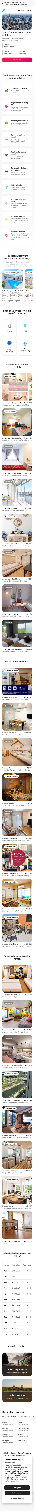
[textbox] (10, 54)
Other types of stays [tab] (25, 1416)
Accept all (17, 1488)
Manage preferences (17, 1498)
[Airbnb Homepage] (3, 10)
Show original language (19, 4)
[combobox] (17, 47)
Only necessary (17, 1493)
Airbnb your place (24, 10)
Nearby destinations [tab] (9, 1416)
